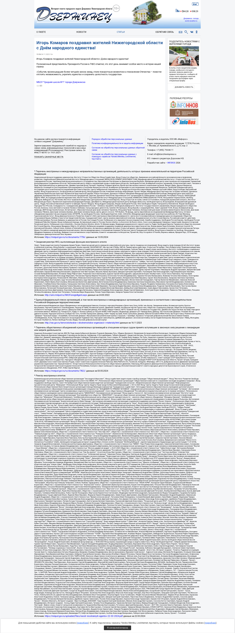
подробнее (82, 623)
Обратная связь (164, 32)
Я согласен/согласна (117, 628)
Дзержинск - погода (191, 18)
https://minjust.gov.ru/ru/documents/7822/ (65, 371)
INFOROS (171, 163)
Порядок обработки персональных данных (112, 139)
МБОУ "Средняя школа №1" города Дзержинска (60, 82)
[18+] (74, 15)
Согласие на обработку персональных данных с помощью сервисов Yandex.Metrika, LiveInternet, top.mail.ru (114, 156)
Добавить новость (184, 87)
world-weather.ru (191, 21)
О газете (41, 32)
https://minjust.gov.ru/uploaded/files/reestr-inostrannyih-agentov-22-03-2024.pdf (84, 616)
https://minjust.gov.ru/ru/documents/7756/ (65, 237)
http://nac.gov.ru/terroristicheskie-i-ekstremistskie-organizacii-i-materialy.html (82, 322)
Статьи (121, 32)
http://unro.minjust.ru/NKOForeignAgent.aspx (66, 295)
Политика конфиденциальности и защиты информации (117, 143)
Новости (81, 32)
